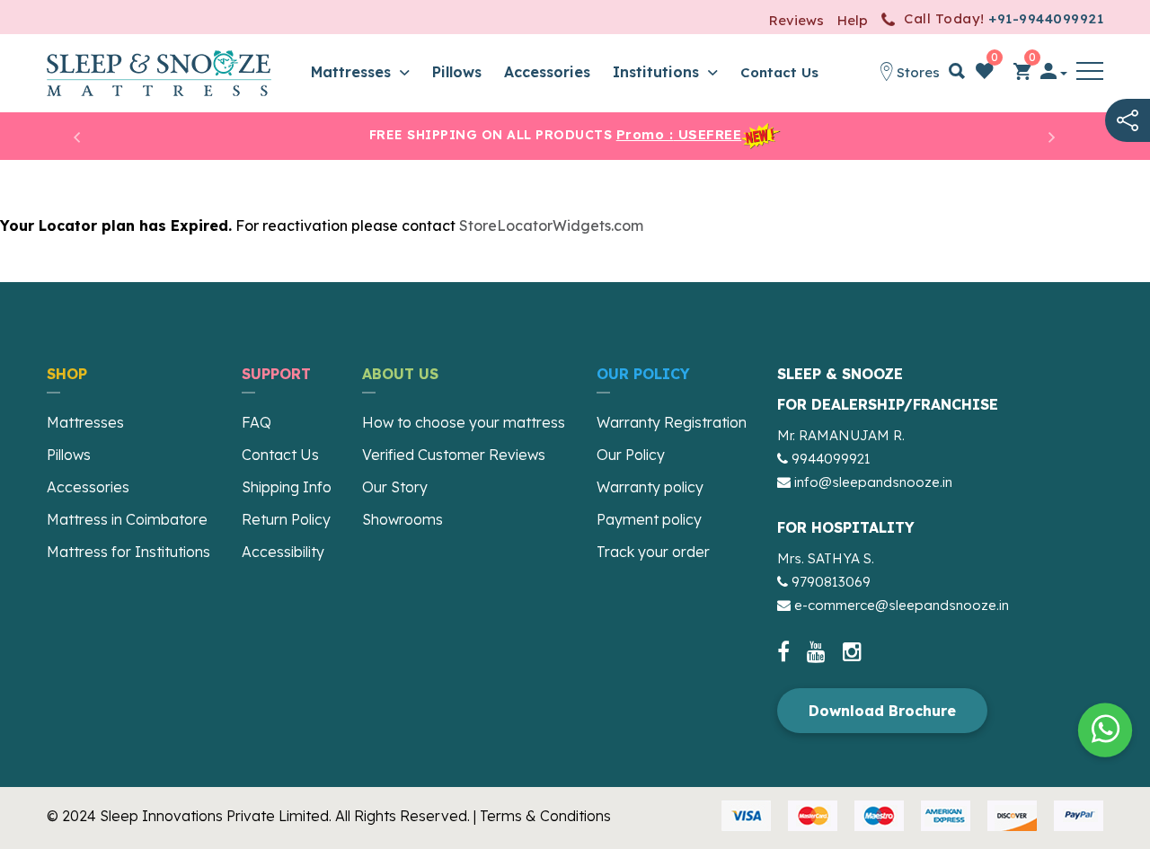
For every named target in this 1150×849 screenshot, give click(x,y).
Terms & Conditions (545, 816)
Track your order (653, 552)
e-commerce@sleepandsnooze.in (901, 605)
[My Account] (1053, 74)
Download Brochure (882, 711)
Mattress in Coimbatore (127, 519)
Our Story (395, 487)
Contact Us (779, 72)
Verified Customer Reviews (453, 455)
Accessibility (283, 552)
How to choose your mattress (463, 422)
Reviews (796, 20)
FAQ (256, 422)
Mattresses (353, 72)
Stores (916, 72)
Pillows (457, 72)
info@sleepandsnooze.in (873, 482)
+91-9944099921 (1045, 18)
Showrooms (402, 519)
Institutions (658, 72)
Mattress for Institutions (128, 552)
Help (852, 20)
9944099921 (831, 458)
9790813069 (831, 581)
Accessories (547, 72)
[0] (985, 74)
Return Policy (286, 519)
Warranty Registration (672, 422)
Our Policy (631, 455)
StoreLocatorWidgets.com (551, 225)
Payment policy (649, 519)
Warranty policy (650, 487)
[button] (1089, 73)
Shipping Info (287, 487)
